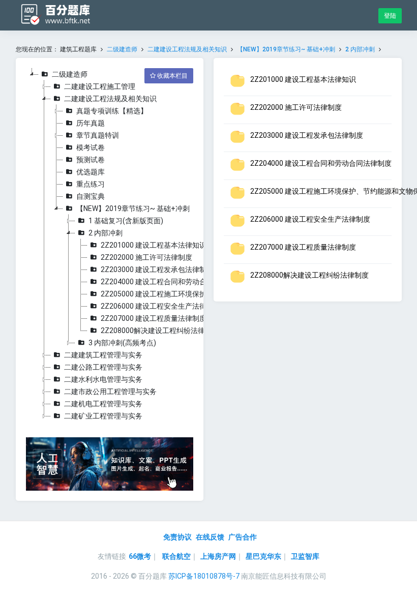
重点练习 (90, 184)
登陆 (390, 15)
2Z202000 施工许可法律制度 (146, 257)
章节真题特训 (97, 135)
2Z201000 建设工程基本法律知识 (153, 245)
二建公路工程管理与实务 (103, 367)
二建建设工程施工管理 (99, 86)
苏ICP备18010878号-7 (204, 576)
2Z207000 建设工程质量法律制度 (153, 318)
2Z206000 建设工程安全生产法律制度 (161, 306)
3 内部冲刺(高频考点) (122, 343)
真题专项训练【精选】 (111, 111)
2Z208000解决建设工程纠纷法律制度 (160, 330)
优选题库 (90, 172)
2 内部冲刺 (360, 49)
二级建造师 (122, 49)
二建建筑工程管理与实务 (103, 355)
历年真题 (90, 123)
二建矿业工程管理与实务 (103, 416)
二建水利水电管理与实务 (103, 379)
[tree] (110, 245)
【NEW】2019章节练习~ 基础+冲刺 (287, 49)
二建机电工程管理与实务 (103, 404)
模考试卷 (90, 147)
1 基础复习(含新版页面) (125, 221)
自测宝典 (90, 196)
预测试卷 (90, 160)
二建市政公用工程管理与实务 (110, 391)
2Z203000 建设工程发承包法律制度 (157, 269)
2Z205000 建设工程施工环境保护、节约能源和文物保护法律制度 (203, 294)
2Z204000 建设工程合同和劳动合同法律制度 (171, 282)
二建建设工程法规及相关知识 (187, 49)
